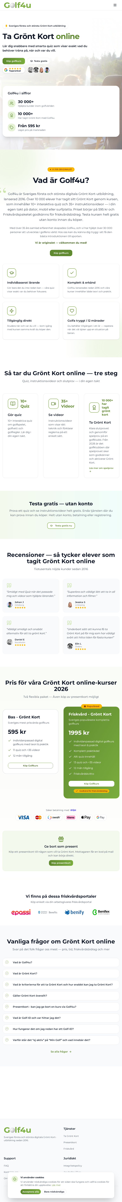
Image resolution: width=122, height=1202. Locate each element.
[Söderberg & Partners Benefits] (47, 912)
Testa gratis (40, 61)
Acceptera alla (30, 1191)
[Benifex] (101, 912)
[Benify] (74, 912)
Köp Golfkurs (30, 765)
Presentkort (70, 1142)
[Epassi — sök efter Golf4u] (20, 912)
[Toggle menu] (115, 5)
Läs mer (56, 1185)
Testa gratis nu (63, 525)
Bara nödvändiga (54, 1191)
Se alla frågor (61, 1051)
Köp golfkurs (13, 61)
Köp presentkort (61, 863)
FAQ (6, 1165)
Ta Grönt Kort (71, 1136)
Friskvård (69, 1148)
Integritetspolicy (73, 1165)
